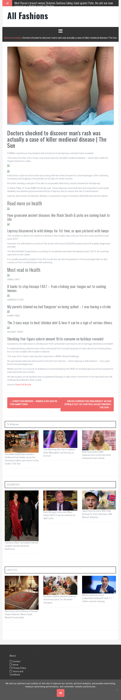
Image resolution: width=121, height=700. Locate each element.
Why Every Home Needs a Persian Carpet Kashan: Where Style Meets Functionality (21, 614)
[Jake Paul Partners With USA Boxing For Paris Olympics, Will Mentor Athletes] (99, 500)
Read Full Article (23, 384)
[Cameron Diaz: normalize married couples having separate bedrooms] (22, 515)
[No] (117, 689)
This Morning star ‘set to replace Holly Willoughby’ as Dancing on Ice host (59, 452)
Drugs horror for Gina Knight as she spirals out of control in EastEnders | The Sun (87, 404)
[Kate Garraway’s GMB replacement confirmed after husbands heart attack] (99, 440)
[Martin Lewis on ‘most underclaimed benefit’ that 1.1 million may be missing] (99, 584)
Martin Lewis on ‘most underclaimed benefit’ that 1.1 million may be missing (97, 598)
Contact (16, 661)
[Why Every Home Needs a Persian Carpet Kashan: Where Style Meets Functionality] (22, 592)
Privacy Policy (19, 668)
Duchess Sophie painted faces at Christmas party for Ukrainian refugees (59, 599)
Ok (60, 693)
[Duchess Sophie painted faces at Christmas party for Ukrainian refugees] (60, 585)
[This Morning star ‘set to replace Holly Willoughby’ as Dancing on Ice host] (60, 439)
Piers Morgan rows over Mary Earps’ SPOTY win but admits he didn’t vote (59, 515)
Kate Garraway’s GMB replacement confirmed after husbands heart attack (96, 455)
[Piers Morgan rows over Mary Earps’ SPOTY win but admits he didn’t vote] (60, 500)
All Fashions (27, 15)
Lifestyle (16, 38)
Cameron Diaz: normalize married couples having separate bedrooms (21, 545)
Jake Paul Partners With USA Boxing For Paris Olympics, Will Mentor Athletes (97, 514)
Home (7, 38)
